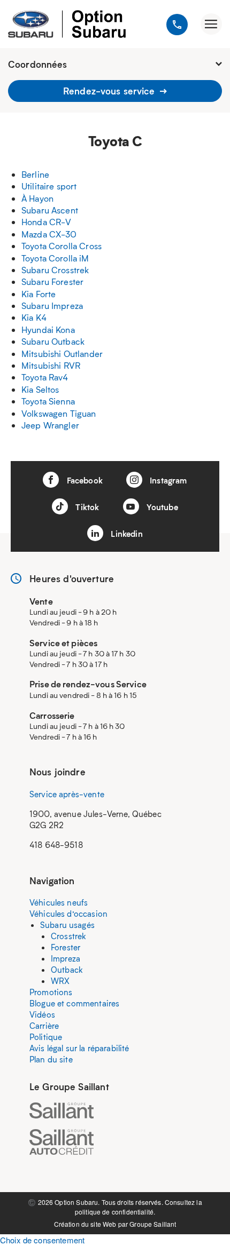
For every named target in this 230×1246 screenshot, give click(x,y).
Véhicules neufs (58, 902)
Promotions (51, 992)
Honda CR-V (46, 221)
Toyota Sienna (48, 401)
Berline (35, 174)
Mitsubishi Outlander (62, 353)
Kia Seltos (40, 389)
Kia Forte (38, 293)
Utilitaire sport (48, 186)
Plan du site (51, 1059)
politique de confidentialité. (115, 1211)
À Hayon (37, 198)
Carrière (44, 1025)
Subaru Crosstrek (55, 269)
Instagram (167, 480)
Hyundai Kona (48, 329)
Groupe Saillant (152, 1223)
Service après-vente (66, 794)
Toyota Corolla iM (55, 258)
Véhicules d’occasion (68, 913)
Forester (65, 947)
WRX (60, 980)
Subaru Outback (53, 341)
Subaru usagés (67, 924)
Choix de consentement (42, 1239)
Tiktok (86, 507)
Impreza (65, 958)
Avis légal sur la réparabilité (79, 1048)
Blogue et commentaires (74, 1003)
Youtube (161, 507)
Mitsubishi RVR (50, 365)
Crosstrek (68, 936)
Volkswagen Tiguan (58, 413)
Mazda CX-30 (49, 234)
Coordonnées (37, 64)
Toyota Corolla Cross (61, 245)
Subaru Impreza (52, 305)
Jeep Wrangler (50, 425)
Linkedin (125, 533)
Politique (45, 1036)
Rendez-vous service (110, 90)
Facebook (83, 480)
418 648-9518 (56, 844)
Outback (67, 969)
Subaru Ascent (49, 210)
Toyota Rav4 (44, 377)
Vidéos (42, 1014)
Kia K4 (34, 317)
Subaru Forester (52, 281)
